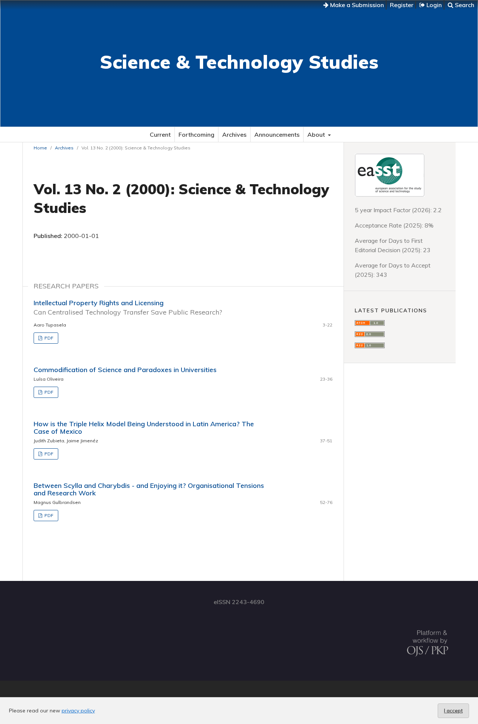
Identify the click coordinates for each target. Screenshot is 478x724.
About (316, 134)
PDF (48, 338)
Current (160, 134)
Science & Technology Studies (239, 62)
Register (401, 5)
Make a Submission (356, 5)
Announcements (276, 134)
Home (40, 148)
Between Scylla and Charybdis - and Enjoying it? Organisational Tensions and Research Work (149, 489)
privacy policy (78, 710)
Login (433, 5)
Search (463, 5)
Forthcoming (196, 134)
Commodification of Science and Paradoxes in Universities (125, 369)
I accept (453, 710)
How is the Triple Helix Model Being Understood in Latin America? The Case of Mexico (144, 428)
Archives (234, 134)
